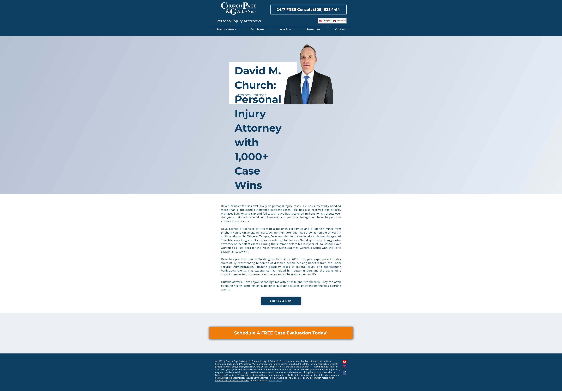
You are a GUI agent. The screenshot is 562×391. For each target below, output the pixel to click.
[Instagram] (344, 367)
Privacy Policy (275, 380)
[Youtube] (344, 362)
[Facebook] (344, 373)
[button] (226, 29)
